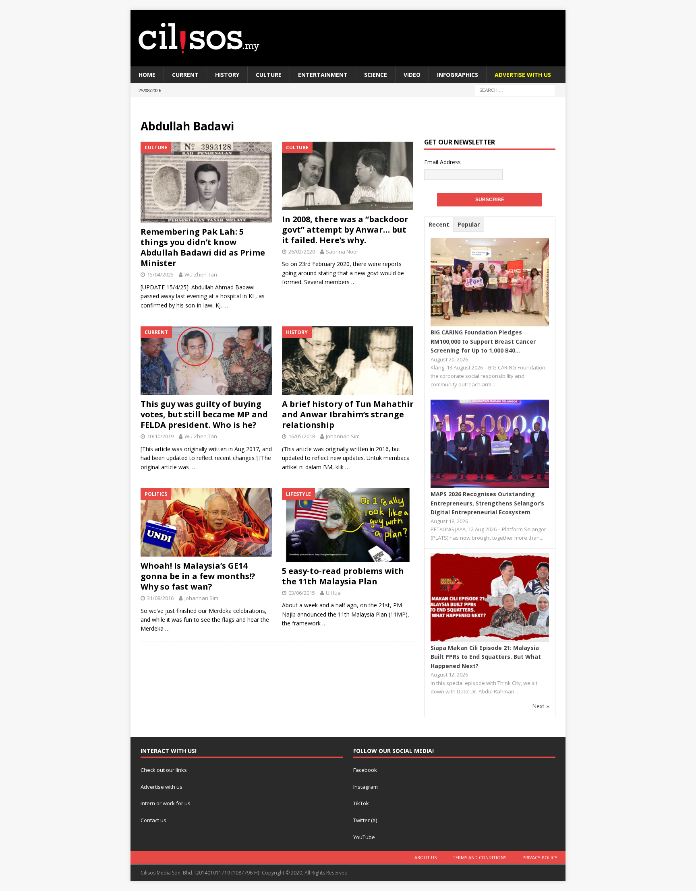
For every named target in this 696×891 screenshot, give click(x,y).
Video (412, 74)
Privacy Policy (539, 857)
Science (375, 74)
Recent (439, 224)
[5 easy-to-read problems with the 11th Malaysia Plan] (348, 525)
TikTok (361, 803)
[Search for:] (515, 90)
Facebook (365, 769)
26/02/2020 (301, 251)
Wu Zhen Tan (200, 274)
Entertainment (323, 74)
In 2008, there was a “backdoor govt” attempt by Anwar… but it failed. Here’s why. (345, 229)
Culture (269, 74)
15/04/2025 (160, 274)
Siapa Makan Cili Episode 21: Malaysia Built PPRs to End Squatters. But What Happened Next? (486, 657)
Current (185, 74)
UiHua (333, 592)
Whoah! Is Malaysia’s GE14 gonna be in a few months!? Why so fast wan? (198, 576)
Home (147, 74)
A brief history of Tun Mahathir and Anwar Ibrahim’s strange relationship (348, 414)
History (227, 74)
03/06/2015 (301, 592)
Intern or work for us (166, 803)
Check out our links (164, 769)
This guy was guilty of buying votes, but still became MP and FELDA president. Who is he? (204, 414)
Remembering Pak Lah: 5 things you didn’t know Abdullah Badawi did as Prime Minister (203, 247)
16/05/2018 (301, 436)
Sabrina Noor (342, 251)
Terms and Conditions (479, 857)
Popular (469, 224)
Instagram (365, 786)
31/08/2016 (160, 598)
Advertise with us (161, 786)
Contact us (153, 820)
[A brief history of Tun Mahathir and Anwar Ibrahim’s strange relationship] (348, 360)
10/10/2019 (160, 436)
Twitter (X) (365, 820)
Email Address (442, 162)
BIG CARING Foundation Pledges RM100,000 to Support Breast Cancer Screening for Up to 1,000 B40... (483, 341)
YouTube (364, 837)
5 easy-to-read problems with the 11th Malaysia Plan (343, 576)
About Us (425, 857)
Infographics (457, 74)
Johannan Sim (343, 436)
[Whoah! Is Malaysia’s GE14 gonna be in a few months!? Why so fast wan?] (206, 522)
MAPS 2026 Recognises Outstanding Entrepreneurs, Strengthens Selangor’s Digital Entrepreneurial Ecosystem (487, 503)
